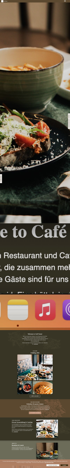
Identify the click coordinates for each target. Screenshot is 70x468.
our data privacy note (49, 462)
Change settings (52, 465)
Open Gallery (35, 396)
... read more (35, 344)
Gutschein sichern (35, 412)
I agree (64, 465)
